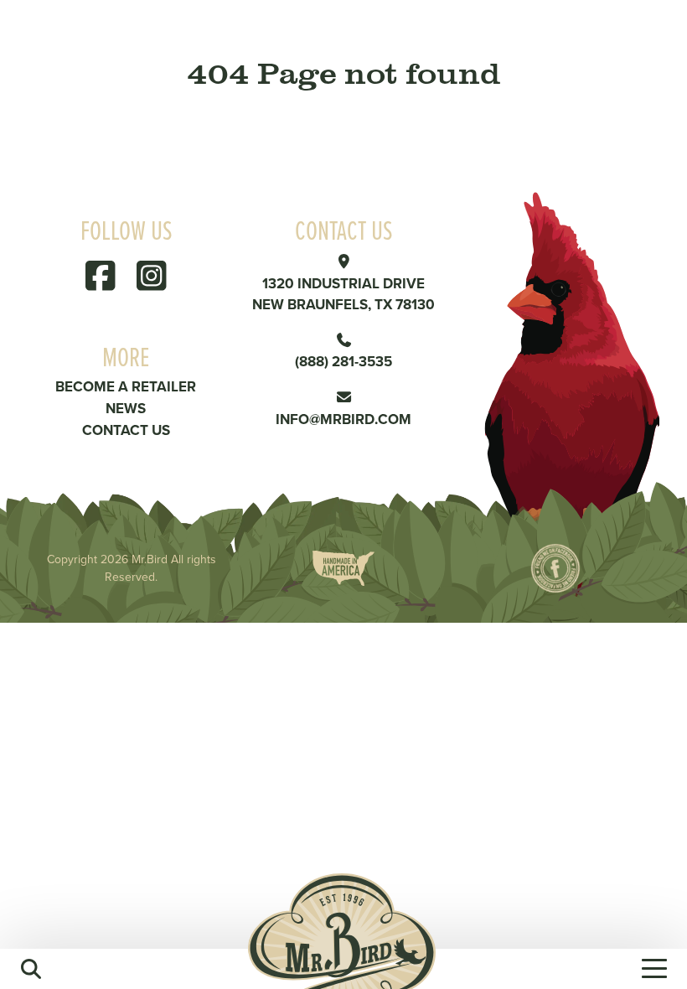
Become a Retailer (125, 386)
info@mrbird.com (343, 419)
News (126, 408)
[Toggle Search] (31, 969)
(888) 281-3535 (343, 361)
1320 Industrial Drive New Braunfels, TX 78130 (343, 294)
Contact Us (126, 430)
